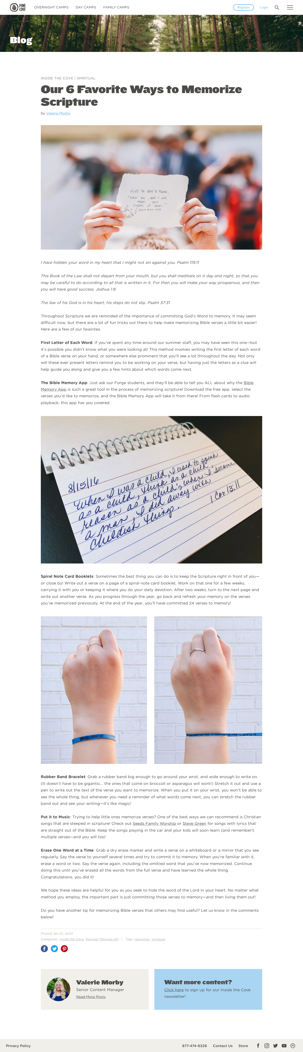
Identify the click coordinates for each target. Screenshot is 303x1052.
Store (243, 1046)
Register (243, 7)
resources (142, 939)
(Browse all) (109, 939)
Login (264, 7)
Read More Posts (91, 997)
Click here (174, 990)
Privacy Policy (18, 1046)
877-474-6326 (194, 1046)
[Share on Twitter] (54, 948)
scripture (158, 939)
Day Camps (86, 7)
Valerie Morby (58, 113)
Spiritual (86, 78)
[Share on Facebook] (44, 948)
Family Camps (116, 7)
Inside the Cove (57, 78)
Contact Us (223, 1046)
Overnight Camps (51, 7)
